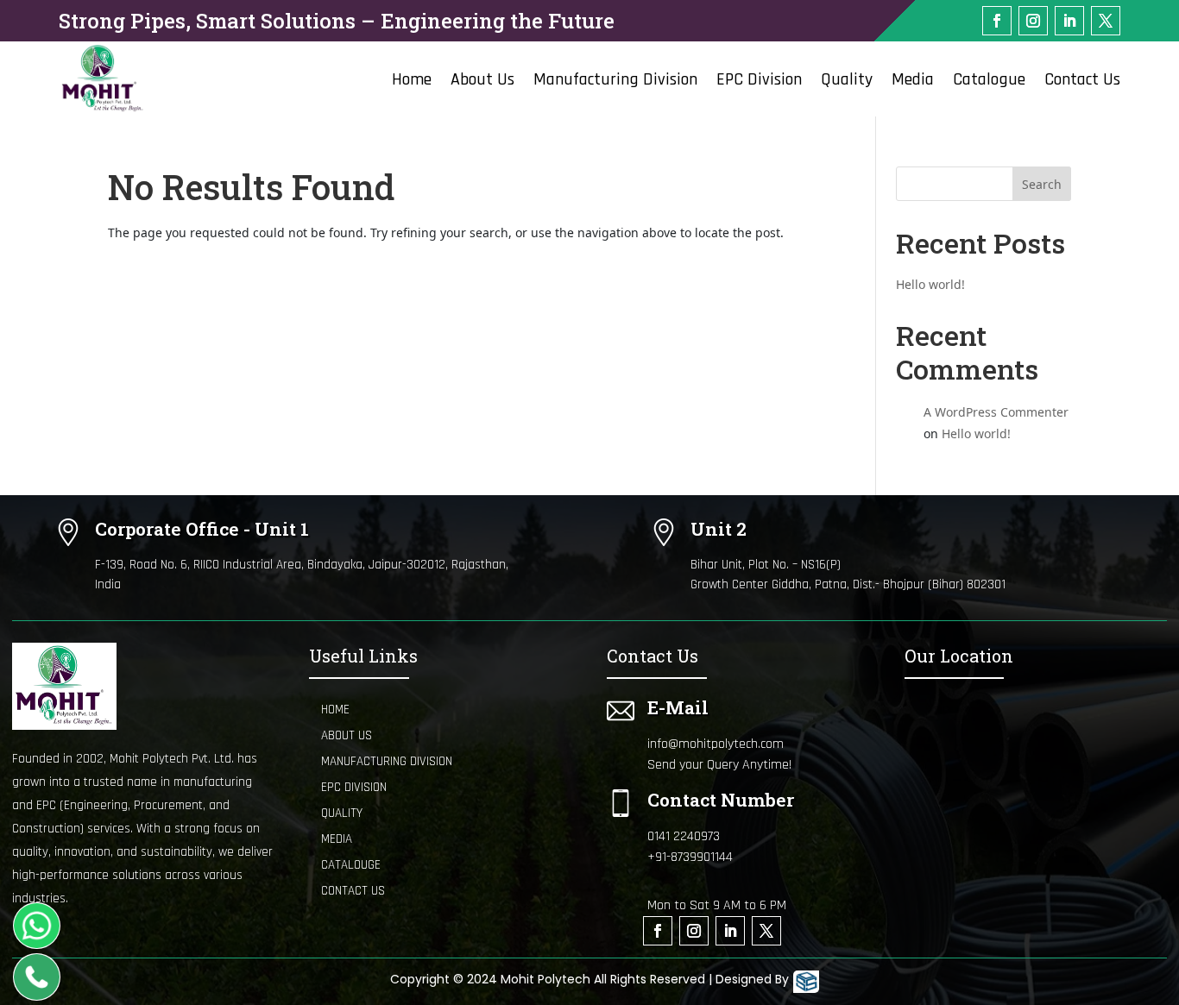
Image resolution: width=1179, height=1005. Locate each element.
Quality (847, 82)
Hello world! (930, 284)
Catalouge (351, 865)
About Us (482, 82)
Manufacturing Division (615, 82)
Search (1042, 184)
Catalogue (989, 82)
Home (412, 82)
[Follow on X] (1105, 20)
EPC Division (759, 82)
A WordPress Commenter (996, 412)
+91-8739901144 (690, 857)
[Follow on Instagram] (1033, 20)
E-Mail (678, 707)
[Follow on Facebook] (997, 20)
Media (913, 82)
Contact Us (1082, 82)
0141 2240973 (683, 836)
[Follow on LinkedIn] (1069, 20)
